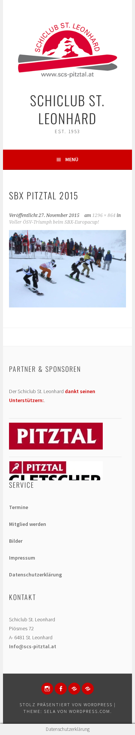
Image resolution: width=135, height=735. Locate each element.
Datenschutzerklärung (35, 574)
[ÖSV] (88, 689)
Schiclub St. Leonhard (67, 109)
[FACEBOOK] (61, 689)
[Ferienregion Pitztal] (56, 447)
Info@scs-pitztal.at (32, 646)
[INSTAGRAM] (47, 689)
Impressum (22, 557)
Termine (18, 507)
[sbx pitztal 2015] (67, 305)
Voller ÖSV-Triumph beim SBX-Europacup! (54, 222)
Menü (71, 159)
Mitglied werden (27, 524)
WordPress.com (89, 711)
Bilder (15, 541)
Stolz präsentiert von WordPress (66, 704)
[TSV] (74, 689)
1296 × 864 (104, 215)
